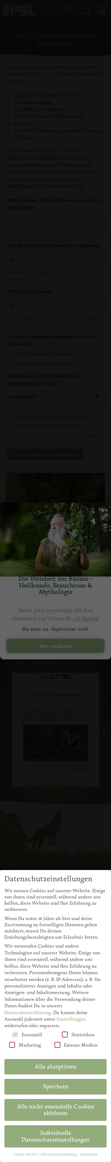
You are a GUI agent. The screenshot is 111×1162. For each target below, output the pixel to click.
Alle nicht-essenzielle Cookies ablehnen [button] (55, 1110)
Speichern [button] (55, 1086)
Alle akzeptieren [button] (56, 1067)
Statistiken (82, 1035)
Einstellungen (71, 1019)
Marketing (30, 1045)
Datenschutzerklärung (27, 1012)
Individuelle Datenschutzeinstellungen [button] (56, 1136)
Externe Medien (80, 1045)
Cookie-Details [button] (25, 1154)
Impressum (89, 1154)
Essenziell (32, 1035)
